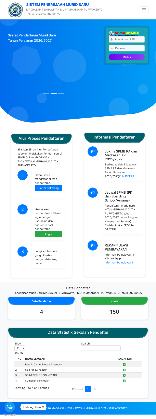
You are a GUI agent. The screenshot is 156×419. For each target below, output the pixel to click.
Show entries (18, 348)
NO (19, 358)
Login (48, 234)
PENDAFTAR (124, 358)
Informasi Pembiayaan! (119, 262)
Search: (86, 343)
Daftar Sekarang (48, 188)
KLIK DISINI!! (126, 176)
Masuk (127, 57)
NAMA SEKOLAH (35, 358)
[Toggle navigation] (143, 9)
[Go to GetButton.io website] (9, 415)
